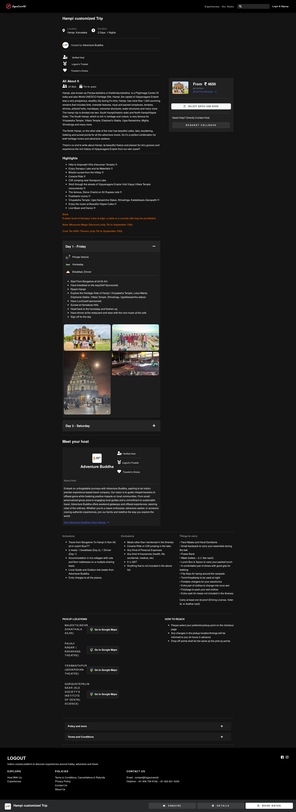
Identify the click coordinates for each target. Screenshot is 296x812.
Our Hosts (228, 6)
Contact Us (61, 785)
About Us (60, 789)
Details (223, 805)
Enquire (174, 805)
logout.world (18, 6)
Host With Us (14, 777)
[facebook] (282, 757)
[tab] (111, 246)
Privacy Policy (63, 781)
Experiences (212, 6)
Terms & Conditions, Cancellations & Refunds (80, 777)
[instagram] (287, 757)
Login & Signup (280, 6)
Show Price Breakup (203, 91)
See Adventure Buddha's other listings (85, 522)
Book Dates (271, 805)
